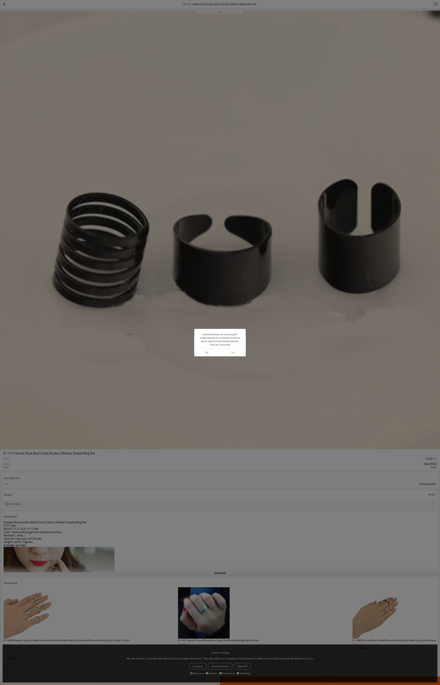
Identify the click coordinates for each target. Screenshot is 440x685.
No (207, 352)
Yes (233, 352)
